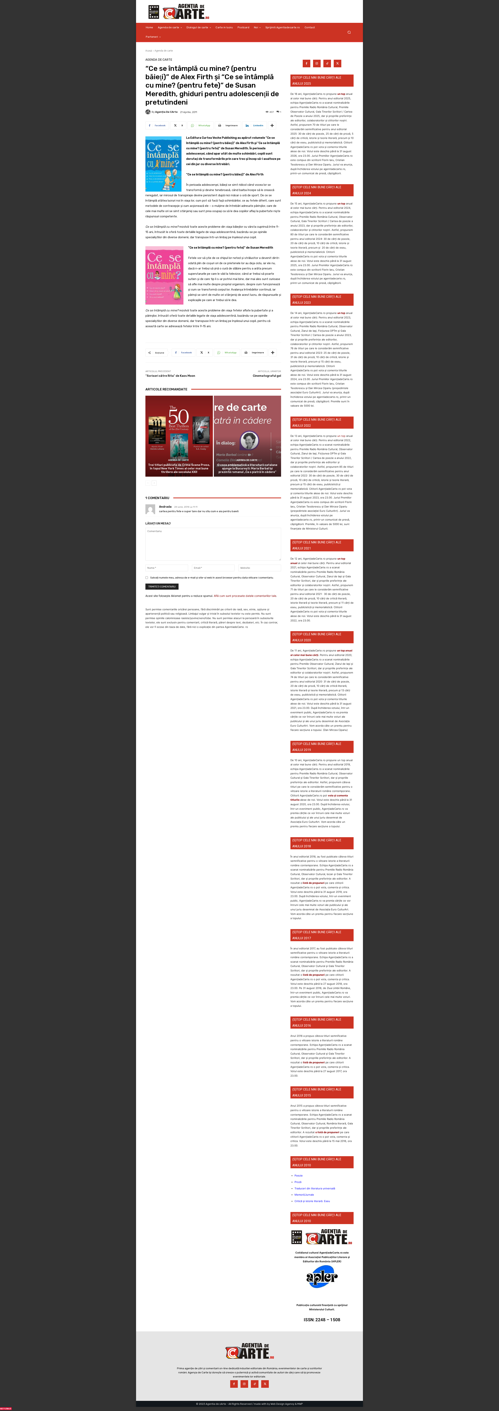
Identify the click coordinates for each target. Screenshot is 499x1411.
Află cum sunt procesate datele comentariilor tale (245, 595)
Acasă (148, 50)
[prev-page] (147, 483)
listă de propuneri (313, 882)
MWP (300, 1403)
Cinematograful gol (267, 376)
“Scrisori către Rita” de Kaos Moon (170, 376)
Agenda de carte (164, 50)
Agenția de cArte (166, 112)
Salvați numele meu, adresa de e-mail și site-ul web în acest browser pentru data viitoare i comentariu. (212, 577)
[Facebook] (306, 63)
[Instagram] (317, 63)
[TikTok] (327, 63)
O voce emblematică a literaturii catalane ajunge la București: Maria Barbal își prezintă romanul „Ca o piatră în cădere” (247, 468)
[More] (272, 125)
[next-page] (154, 483)
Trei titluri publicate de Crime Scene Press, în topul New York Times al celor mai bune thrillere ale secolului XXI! (179, 468)
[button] (349, 32)
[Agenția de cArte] (148, 112)
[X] (337, 63)
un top (341, 93)
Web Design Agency (282, 1403)
